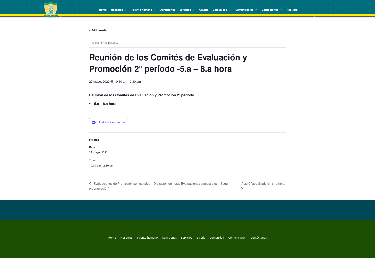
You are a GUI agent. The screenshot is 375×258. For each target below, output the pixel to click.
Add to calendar (109, 122)
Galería (203, 9)
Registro (292, 9)
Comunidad (220, 9)
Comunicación (244, 9)
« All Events (98, 30)
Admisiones (167, 9)
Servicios (185, 9)
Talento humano (141, 9)
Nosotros (117, 9)
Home (103, 9)
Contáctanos (270, 9)
